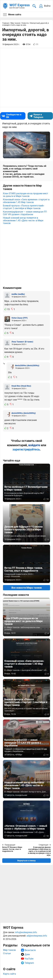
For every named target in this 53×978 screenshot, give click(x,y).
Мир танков (9, 950)
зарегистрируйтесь (26, 449)
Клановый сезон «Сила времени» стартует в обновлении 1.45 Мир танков (26, 201)
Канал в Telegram (38, 116)
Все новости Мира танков (26, 587)
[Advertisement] (26, 893)
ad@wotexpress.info (37, 935)
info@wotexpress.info (26, 932)
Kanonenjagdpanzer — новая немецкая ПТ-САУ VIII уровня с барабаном (25, 213)
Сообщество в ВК (13, 116)
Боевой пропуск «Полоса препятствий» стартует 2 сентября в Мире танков (23, 207)
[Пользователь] (7, 295)
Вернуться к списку (26, 860)
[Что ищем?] (34, 6)
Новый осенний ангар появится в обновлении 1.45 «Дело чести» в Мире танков (23, 220)
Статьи (7, 953)
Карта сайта (9, 973)
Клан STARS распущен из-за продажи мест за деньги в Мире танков (25, 194)
